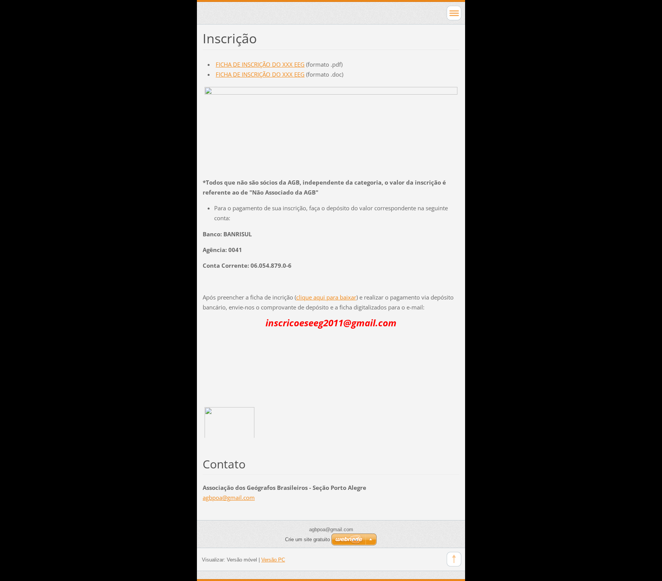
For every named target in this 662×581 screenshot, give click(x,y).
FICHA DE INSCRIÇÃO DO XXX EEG (260, 64)
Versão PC (273, 560)
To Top (454, 559)
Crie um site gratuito (307, 539)
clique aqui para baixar (326, 297)
